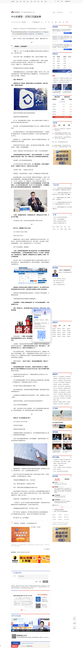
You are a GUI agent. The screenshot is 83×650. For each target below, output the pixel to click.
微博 (55, 22)
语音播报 (74, 623)
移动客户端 (67, 1)
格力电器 (54, 114)
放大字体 (49, 22)
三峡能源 (54, 104)
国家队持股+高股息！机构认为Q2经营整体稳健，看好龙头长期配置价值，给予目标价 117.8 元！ (62, 30)
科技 (31, 1)
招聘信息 (60, 517)
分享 (62, 22)
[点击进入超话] (42, 28)
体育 (21, 1)
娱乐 (28, 1)
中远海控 (54, 111)
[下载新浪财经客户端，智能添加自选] (62, 117)
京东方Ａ (54, 106)
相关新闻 (15, 643)
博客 (35, 1)
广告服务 (60, 514)
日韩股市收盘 (29, 646)
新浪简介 (54, 514)
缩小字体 (45, 22)
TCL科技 (54, 109)
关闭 (49, 310)
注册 (62, 1)
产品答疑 (54, 519)
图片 (38, 1)
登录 (36, 581)
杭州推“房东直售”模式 (28, 12)
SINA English (66, 519)
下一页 (49, 624)
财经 (24, 1)
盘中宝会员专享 (67, 41)
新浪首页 (13, 1)
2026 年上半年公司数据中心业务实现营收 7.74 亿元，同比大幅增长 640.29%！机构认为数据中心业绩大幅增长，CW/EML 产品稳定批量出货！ (62, 46)
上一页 (12, 624)
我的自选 (67, 97)
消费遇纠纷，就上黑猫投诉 (35, 34)
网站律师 (60, 519)
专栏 (42, 1)
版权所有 (65, 524)
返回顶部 (74, 632)
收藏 (52, 22)
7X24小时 (56, 185)
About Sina (66, 514)
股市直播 (55, 476)
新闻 (17, 1)
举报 (42, 22)
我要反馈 (48, 549)
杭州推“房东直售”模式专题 (23, 552)
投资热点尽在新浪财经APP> (27, 643)
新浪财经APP (37, 22)
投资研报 (55, 27)
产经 (22, 12)
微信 (59, 22)
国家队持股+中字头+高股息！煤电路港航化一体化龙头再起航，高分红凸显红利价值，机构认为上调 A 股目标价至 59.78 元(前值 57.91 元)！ (62, 37)
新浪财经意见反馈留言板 (59, 509)
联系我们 (54, 517)
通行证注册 (66, 517)
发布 (45, 581)
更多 (45, 1)
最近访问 (57, 97)
